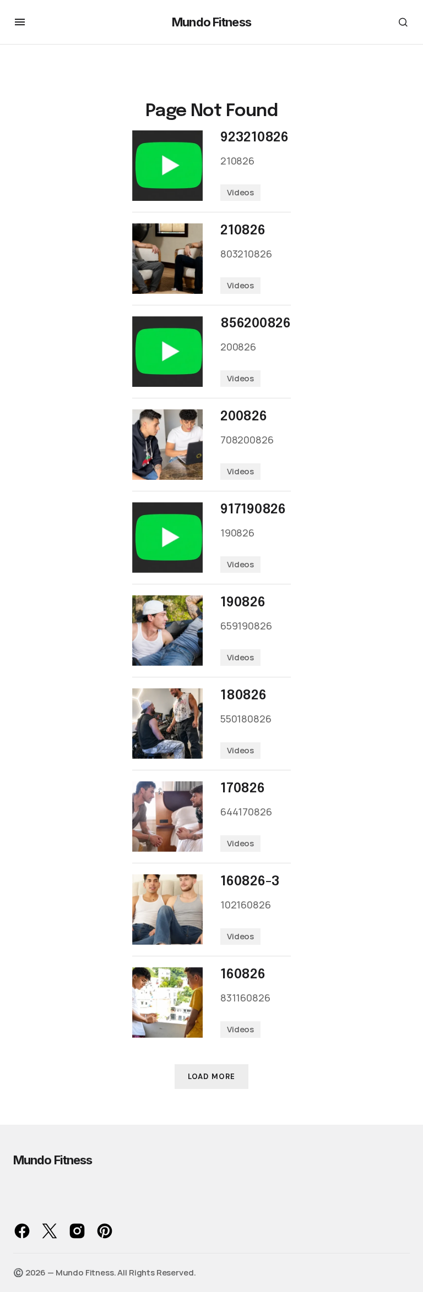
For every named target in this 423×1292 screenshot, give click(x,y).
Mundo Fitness (211, 22)
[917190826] (167, 537)
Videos (240, 192)
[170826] (167, 816)
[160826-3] (167, 909)
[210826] (167, 258)
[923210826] (167, 165)
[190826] (167, 630)
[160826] (167, 1002)
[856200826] (167, 351)
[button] (19, 22)
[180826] (167, 723)
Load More (211, 1076)
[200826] (167, 444)
